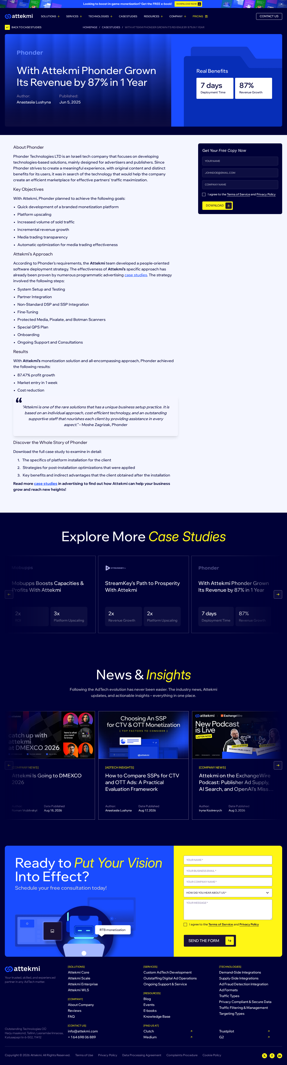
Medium (150, 1037)
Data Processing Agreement (141, 1055)
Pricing (198, 16)
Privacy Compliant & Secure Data (245, 1002)
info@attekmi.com (83, 1031)
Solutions (48, 16)
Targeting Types (231, 1013)
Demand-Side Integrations (240, 972)
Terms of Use (84, 1055)
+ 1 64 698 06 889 (82, 1037)
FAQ (71, 1016)
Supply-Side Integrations (238, 978)
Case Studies (128, 16)
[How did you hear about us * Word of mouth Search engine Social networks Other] (228, 893)
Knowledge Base (157, 1016)
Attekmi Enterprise (83, 984)
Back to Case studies (26, 27)
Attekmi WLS (78, 990)
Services (72, 16)
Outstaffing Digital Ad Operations (170, 978)
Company (176, 16)
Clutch (149, 1031)
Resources (151, 16)
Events (149, 1005)
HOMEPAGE (90, 27)
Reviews (74, 1010)
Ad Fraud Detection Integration (243, 984)
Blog (147, 999)
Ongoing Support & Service (165, 984)
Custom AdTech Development (168, 972)
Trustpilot (226, 1031)
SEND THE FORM (203, 940)
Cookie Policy (212, 1055)
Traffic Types (229, 996)
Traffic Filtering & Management (243, 1007)
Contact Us (269, 16)
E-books (150, 1010)
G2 (221, 1037)
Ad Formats (228, 990)
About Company (81, 1005)
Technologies (98, 16)
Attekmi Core (78, 972)
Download (215, 205)
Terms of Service (238, 194)
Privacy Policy (266, 194)
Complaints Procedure (181, 1055)
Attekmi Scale (79, 978)
